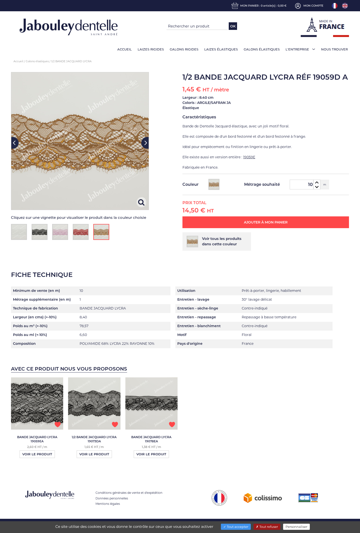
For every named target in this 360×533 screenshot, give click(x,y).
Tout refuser (268, 527)
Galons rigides (184, 49)
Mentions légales (108, 504)
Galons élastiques (262, 49)
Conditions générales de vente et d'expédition (129, 493)
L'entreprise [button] (297, 49)
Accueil (124, 49)
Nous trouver (334, 49)
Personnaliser (296, 527)
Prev (15, 143)
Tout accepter (237, 527)
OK (233, 26)
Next (145, 143)
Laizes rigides (151, 49)
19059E (249, 157)
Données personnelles (112, 498)
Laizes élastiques (221, 49)
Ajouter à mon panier (266, 222)
